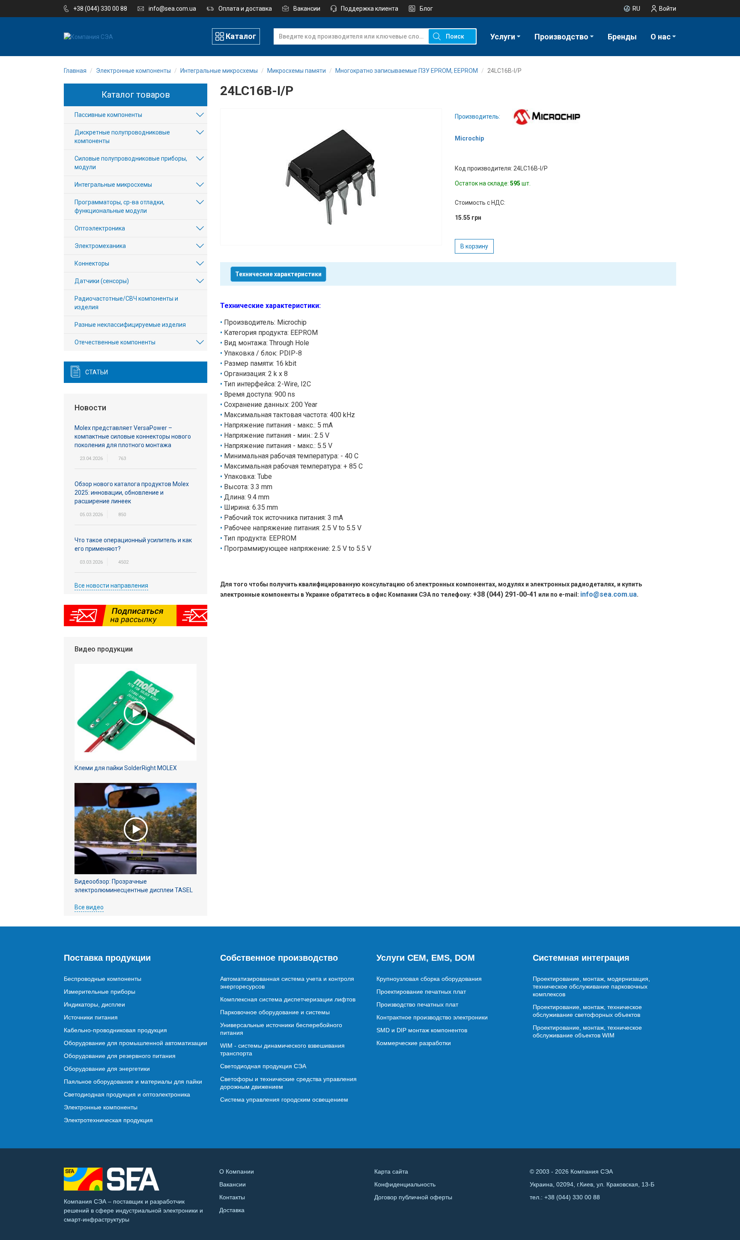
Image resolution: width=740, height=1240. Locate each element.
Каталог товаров (135, 95)
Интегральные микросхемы (113, 184)
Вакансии (306, 8)
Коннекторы (92, 263)
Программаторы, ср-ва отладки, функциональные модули (119, 206)
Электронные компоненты (100, 1107)
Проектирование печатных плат (421, 991)
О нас (660, 36)
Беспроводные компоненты (102, 978)
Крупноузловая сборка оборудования (429, 978)
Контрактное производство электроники (432, 1017)
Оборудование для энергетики (107, 1068)
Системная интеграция (581, 957)
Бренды (622, 36)
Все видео (89, 907)
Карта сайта (391, 1171)
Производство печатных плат (417, 1004)
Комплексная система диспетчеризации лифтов (287, 999)
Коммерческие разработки (413, 1043)
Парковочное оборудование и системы (275, 1012)
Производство (561, 36)
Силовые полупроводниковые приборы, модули (131, 162)
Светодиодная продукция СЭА (263, 1066)
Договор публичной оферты (413, 1197)
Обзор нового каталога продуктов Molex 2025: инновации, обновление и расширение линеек (132, 493)
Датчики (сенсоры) (102, 281)
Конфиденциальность (405, 1184)
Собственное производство (279, 957)
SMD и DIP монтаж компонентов (421, 1030)
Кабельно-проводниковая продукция (115, 1030)
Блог (426, 8)
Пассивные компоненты (108, 114)
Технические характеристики (278, 274)
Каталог (241, 36)
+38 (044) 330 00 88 (100, 8)
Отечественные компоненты (115, 342)
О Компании (236, 1171)
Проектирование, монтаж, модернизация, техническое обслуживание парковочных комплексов (591, 986)
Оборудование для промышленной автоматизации (135, 1043)
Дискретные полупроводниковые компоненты (122, 136)
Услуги (502, 36)
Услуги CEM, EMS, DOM (425, 957)
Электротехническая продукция (108, 1120)
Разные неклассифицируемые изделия (130, 324)
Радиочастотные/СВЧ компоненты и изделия (126, 303)
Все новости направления (111, 585)
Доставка (232, 1210)
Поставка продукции (107, 957)
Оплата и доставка (245, 8)
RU (636, 8)
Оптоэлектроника (100, 228)
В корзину (474, 246)
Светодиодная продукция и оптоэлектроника (127, 1094)
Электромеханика (100, 245)
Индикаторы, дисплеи (94, 1004)
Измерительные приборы (99, 991)
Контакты (232, 1197)
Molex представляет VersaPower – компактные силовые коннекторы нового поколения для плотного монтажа (133, 436)
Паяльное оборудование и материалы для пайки (133, 1081)
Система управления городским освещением (284, 1099)
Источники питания (91, 1017)
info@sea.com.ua (172, 8)
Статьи (96, 372)
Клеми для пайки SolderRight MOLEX (126, 768)
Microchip (469, 138)
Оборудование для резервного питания (120, 1055)
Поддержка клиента (369, 8)
